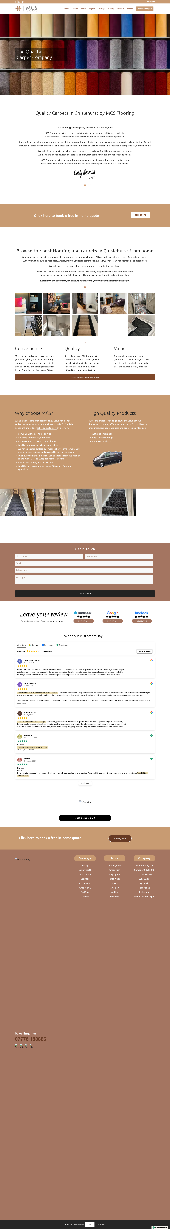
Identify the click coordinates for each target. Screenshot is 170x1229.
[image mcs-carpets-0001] (29, 326)
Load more (85, 783)
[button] (34, 645)
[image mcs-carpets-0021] (153, 502)
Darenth (85, 896)
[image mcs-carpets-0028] (57, 304)
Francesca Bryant (32, 660)
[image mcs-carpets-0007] (51, 502)
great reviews (106, 271)
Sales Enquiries (85, 817)
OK (90, 1224)
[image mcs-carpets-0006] (85, 502)
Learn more (101, 1224)
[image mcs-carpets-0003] (86, 326)
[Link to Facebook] (15, 1)
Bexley (85, 865)
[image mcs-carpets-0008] (142, 326)
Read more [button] (21, 703)
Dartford (84, 892)
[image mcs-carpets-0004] (119, 502)
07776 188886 (30, 1038)
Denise (27, 759)
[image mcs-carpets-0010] (85, 529)
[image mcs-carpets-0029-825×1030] (17, 502)
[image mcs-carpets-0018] (142, 304)
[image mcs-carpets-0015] (86, 304)
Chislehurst (85, 883)
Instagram (144, 892)
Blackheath (85, 874)
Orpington (114, 874)
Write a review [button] (145, 651)
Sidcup (114, 883)
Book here (49, 441)
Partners (114, 896)
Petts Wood (114, 879)
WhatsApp (144, 879)
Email (145, 883)
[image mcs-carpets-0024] (153, 529)
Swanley (114, 887)
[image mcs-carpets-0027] (29, 304)
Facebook (144, 887)
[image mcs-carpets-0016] (57, 326)
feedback (122, 271)
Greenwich (114, 870)
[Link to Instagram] (22, 1)
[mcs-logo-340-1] (26, 8)
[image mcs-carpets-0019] (119, 529)
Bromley (85, 879)
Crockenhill (85, 887)
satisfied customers (47, 428)
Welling (114, 892)
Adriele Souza (30, 712)
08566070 (149, 870)
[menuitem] (66, 8)
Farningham (115, 865)
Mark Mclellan (30, 683)
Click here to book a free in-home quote (66, 216)
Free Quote (120, 838)
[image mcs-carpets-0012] (51, 529)
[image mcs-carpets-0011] (17, 529)
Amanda (28, 735)
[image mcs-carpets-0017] (114, 304)
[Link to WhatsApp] (19, 1)
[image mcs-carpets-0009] (114, 326)
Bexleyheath (85, 870)
